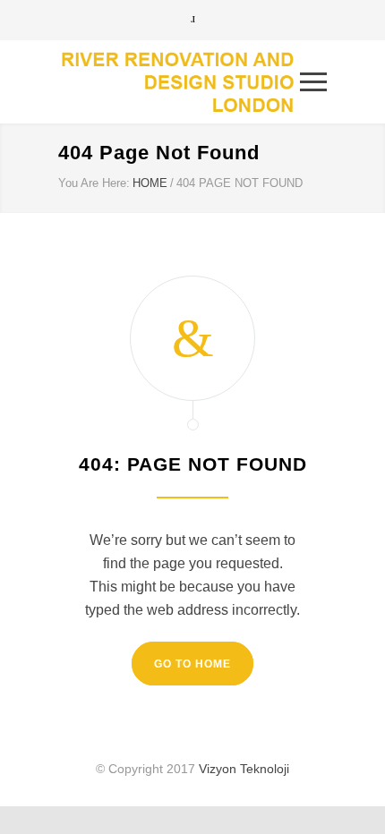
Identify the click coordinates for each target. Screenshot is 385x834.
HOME (150, 183)
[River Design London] (179, 82)
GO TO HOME (192, 664)
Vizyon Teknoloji (244, 769)
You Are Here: (94, 183)
